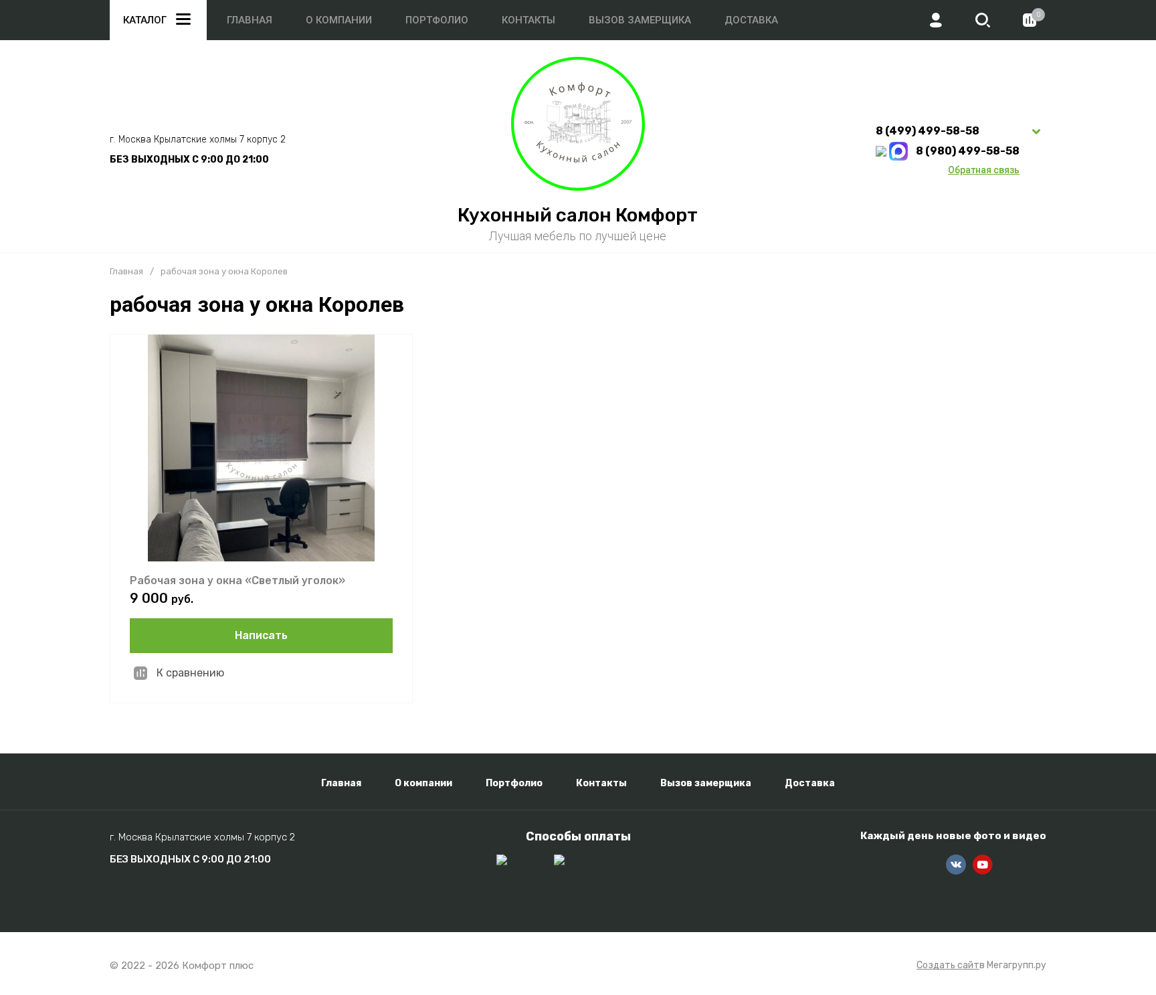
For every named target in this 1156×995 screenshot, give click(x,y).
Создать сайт (948, 965)
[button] (982, 20)
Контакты (528, 20)
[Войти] (936, 20)
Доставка (751, 20)
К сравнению (190, 672)
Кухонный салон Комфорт (578, 215)
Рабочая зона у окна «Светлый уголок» (237, 580)
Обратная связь (984, 170)
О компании (339, 20)
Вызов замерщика (640, 20)
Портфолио (436, 20)
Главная (249, 20)
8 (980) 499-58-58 (968, 151)
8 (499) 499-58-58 (927, 130)
